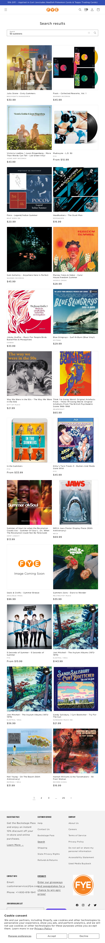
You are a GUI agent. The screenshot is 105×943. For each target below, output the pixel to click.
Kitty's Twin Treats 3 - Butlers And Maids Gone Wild (74, 467)
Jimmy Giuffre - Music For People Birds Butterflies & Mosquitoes (27, 338)
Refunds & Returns (48, 860)
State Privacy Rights (49, 854)
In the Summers (14, 466)
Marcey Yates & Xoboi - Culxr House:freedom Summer (68, 276)
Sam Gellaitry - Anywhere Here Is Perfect (28, 275)
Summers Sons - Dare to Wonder (69, 593)
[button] (6, 10)
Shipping (42, 848)
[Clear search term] (89, 33)
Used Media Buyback (79, 863)
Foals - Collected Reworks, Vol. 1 (69, 93)
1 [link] (34, 798)
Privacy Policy (43, 928)
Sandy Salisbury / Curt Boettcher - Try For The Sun (74, 716)
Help (40, 823)
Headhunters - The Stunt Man (67, 215)
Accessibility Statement (81, 857)
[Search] (95, 33)
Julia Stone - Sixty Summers (21, 93)
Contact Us (43, 829)
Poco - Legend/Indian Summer (22, 215)
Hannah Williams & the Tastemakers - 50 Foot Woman (73, 778)
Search (41, 842)
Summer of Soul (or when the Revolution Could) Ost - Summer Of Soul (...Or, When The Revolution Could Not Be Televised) (28, 530)
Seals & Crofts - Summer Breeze (23, 593)
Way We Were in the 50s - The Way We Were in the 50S (29, 400)
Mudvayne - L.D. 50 (62, 153)
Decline (84, 936)
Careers (72, 829)
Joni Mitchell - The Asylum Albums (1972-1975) (74, 654)
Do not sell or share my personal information (81, 849)
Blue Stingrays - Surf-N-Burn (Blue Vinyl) (74, 337)
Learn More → (15, 845)
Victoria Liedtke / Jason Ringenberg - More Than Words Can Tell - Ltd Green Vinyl (29, 154)
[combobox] (52, 33)
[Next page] (71, 798)
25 (63, 798)
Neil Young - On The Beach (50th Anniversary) (23, 778)
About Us (73, 823)
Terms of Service (77, 835)
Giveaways (42, 876)
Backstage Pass (46, 835)
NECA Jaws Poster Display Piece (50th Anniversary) (73, 529)
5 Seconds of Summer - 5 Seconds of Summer (25, 654)
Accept (52, 936)
